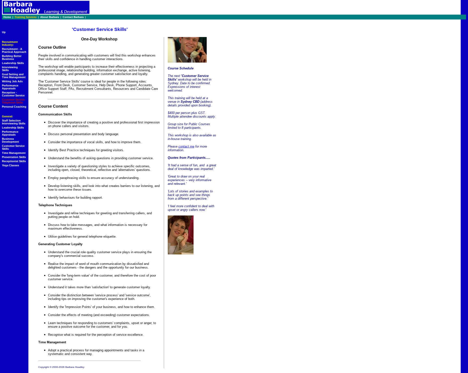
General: (7, 116)
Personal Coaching (14, 106)
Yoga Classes (10, 165)
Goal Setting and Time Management (14, 76)
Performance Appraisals (10, 87)
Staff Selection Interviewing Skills (13, 122)
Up (4, 32)
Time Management (14, 152)
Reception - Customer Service (13, 94)
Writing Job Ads (12, 81)
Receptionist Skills (14, 161)
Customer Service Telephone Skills (13, 101)
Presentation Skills (14, 157)
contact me (186, 146)
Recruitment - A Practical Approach (14, 50)
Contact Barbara (73, 17)
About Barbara (49, 17)
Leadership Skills (13, 63)
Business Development (10, 140)
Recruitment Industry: (10, 43)
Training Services (26, 17)
